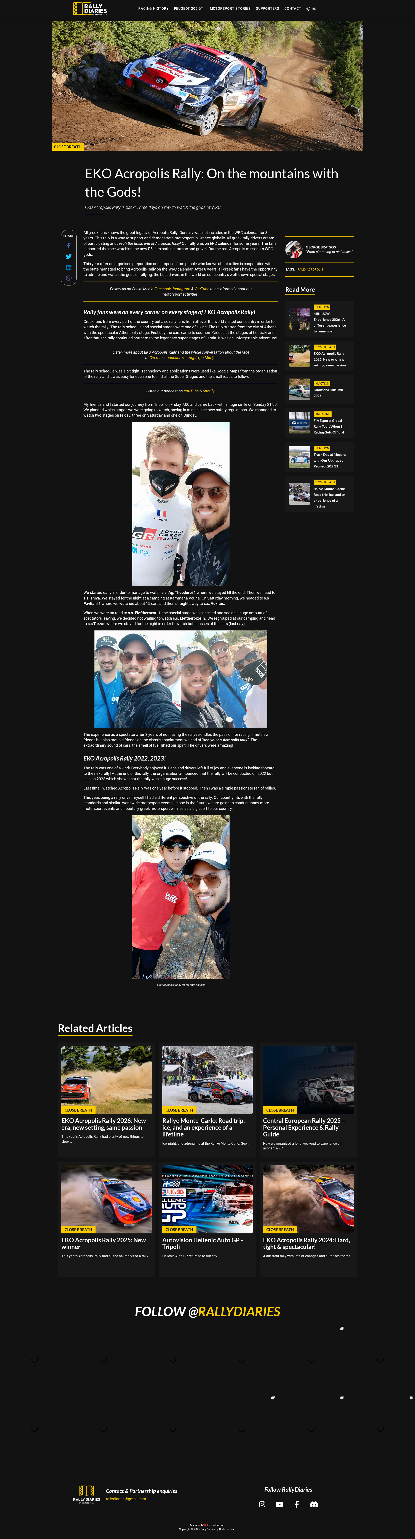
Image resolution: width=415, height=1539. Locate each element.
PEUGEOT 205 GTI (189, 8)
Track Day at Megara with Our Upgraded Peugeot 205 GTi (330, 460)
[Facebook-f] (296, 1501)
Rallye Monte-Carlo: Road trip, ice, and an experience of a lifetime (329, 497)
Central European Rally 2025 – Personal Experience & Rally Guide (304, 1127)
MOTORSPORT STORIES (230, 8)
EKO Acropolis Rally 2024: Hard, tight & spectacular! (306, 1243)
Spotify (208, 391)
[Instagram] (262, 1501)
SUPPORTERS (267, 8)
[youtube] (279, 1501)
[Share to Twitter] (69, 256)
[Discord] (314, 1501)
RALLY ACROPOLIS (310, 269)
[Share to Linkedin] (69, 267)
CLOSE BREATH (68, 146)
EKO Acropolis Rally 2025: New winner (103, 1243)
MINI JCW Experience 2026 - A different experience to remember (330, 322)
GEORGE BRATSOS (321, 247)
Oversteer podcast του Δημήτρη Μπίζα (182, 357)
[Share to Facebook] (69, 245)
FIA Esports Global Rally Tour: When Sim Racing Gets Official (330, 426)
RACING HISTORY (153, 8)
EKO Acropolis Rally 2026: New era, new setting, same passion (330, 359)
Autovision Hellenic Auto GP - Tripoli (202, 1243)
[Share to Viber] (69, 278)
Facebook (162, 289)
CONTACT (292, 8)
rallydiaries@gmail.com (126, 1499)
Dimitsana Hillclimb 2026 (328, 393)
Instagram (181, 289)
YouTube (201, 289)
